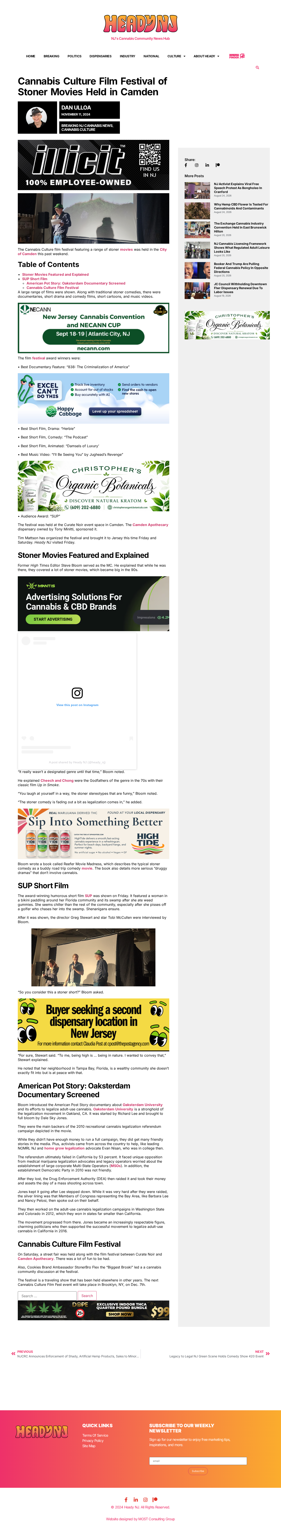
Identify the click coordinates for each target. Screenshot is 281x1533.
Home (30, 56)
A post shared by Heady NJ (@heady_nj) (77, 762)
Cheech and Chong (57, 780)
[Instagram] (145, 1499)
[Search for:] (47, 1296)
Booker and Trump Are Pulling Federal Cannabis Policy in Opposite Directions (241, 268)
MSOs (116, 1166)
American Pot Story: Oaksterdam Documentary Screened (76, 283)
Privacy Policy (92, 1440)
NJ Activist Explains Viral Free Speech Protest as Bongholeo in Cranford (238, 188)
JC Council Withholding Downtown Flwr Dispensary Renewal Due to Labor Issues (240, 288)
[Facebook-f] (126, 1499)
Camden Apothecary (150, 524)
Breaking (51, 56)
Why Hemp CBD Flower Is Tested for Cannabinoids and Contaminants (241, 206)
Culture (174, 56)
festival (38, 358)
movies (126, 249)
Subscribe (198, 1471)
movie (87, 868)
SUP (88, 895)
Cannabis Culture (78, 129)
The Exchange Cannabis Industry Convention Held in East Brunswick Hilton (240, 227)
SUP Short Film (34, 279)
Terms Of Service (95, 1435)
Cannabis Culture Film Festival (53, 287)
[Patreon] (155, 1499)
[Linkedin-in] (135, 1499)
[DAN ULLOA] (39, 117)
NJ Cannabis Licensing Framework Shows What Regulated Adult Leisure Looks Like (242, 247)
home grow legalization (64, 1148)
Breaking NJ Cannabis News (87, 125)
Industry (127, 56)
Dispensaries (101, 56)
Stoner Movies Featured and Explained (55, 274)
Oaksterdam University (143, 1104)
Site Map (88, 1446)
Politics (74, 56)
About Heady (204, 56)
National (151, 56)
